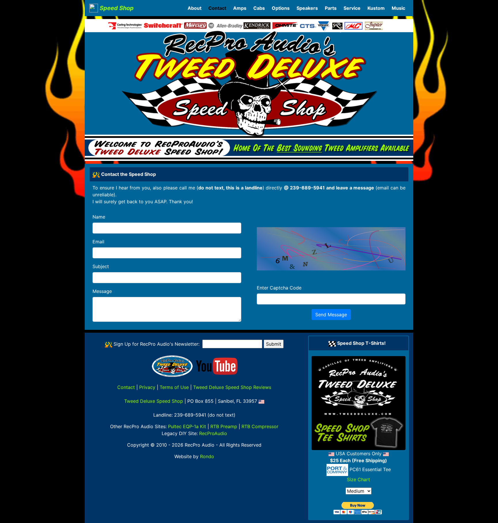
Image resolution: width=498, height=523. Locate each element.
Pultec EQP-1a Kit (187, 426)
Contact (126, 387)
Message (102, 291)
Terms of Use (174, 387)
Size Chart (358, 479)
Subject (101, 266)
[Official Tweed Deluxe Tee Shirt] (358, 403)
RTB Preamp (223, 426)
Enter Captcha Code (279, 288)
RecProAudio (213, 433)
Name (99, 217)
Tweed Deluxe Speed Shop (153, 401)
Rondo (207, 456)
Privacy (147, 387)
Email (98, 241)
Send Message (331, 314)
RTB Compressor (260, 426)
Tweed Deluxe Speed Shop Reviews (232, 387)
